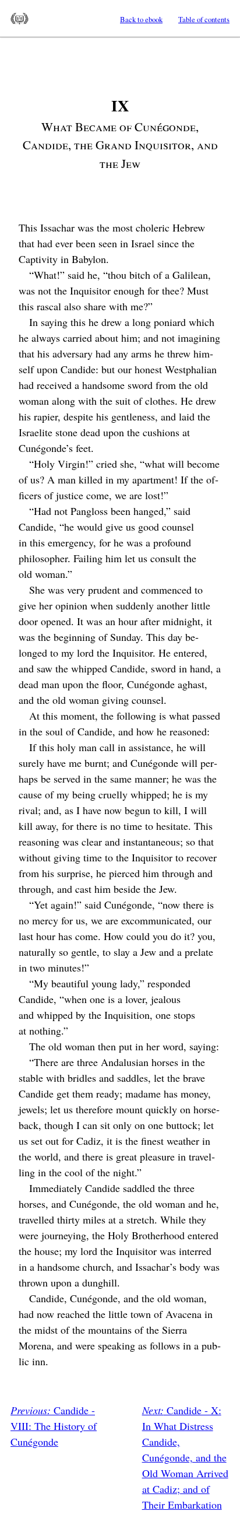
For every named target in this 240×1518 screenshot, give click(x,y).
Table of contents (204, 19)
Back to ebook (141, 19)
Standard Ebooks (19, 18)
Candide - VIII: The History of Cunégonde (53, 1426)
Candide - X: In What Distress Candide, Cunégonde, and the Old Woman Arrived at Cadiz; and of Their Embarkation (185, 1457)
